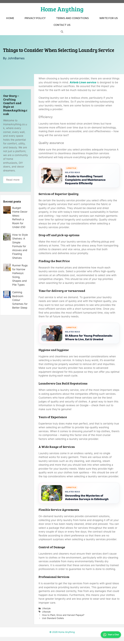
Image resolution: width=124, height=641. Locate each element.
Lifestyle (46, 608)
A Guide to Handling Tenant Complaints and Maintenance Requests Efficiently (85, 180)
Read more (13, 179)
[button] (62, 31)
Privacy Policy (35, 18)
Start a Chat (113, 634)
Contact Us (62, 25)
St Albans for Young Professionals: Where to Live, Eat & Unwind (89, 337)
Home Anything (62, 9)
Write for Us (108, 18)
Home (10, 18)
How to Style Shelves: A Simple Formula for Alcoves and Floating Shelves (20, 246)
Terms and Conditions (72, 18)
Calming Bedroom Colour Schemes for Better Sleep (20, 300)
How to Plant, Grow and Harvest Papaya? (63, 615)
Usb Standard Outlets (53, 618)
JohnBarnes (16, 58)
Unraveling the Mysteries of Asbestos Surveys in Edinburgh (87, 497)
